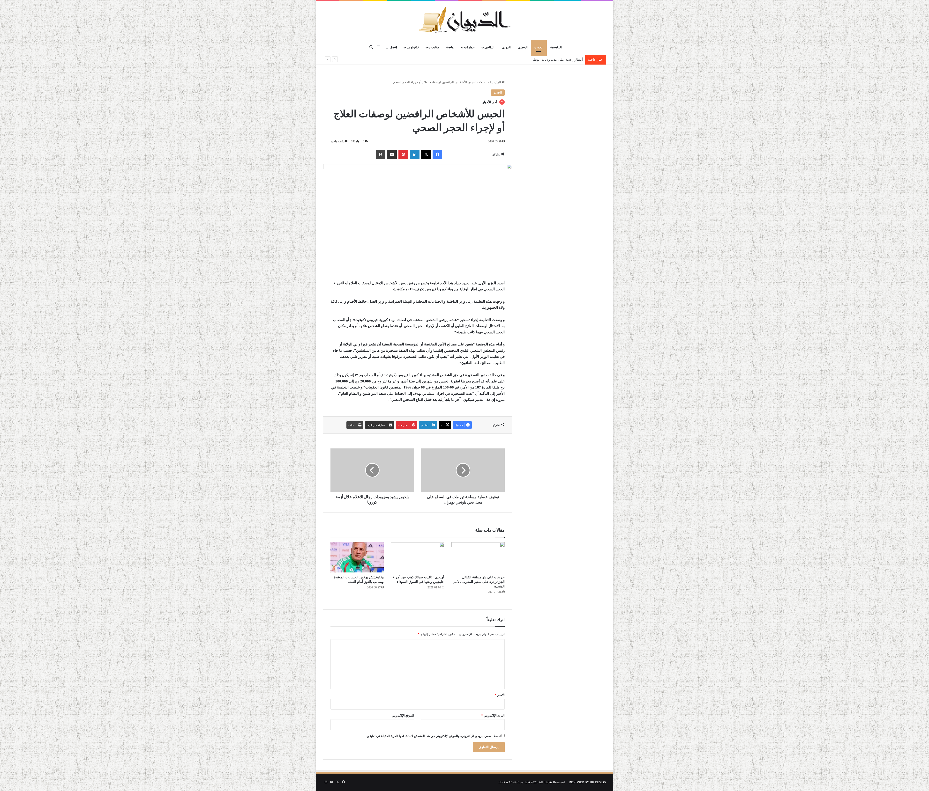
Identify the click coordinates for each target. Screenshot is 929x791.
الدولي (506, 47)
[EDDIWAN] (464, 20)
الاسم (500, 695)
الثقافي (489, 47)
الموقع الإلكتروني (403, 715)
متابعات (433, 47)
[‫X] (426, 154)
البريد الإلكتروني (493, 715)
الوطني (522, 47)
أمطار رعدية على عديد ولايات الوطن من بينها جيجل (547, 59)
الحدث (538, 47)
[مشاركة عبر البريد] (392, 154)
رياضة (450, 47)
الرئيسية (556, 47)
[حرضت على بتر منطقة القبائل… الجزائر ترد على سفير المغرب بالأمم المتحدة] (478, 557)
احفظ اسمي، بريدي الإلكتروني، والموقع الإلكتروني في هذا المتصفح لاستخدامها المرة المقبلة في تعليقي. (433, 736)
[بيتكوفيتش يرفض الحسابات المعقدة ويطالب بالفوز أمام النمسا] (357, 557)
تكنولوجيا (412, 47)
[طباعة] (380, 154)
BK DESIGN (598, 782)
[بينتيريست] (403, 154)
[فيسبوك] (437, 154)
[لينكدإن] (415, 154)
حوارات (469, 47)
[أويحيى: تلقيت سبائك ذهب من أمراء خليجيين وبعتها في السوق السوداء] (417, 557)
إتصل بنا (391, 47)
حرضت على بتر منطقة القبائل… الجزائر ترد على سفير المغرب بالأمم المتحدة (479, 581)
